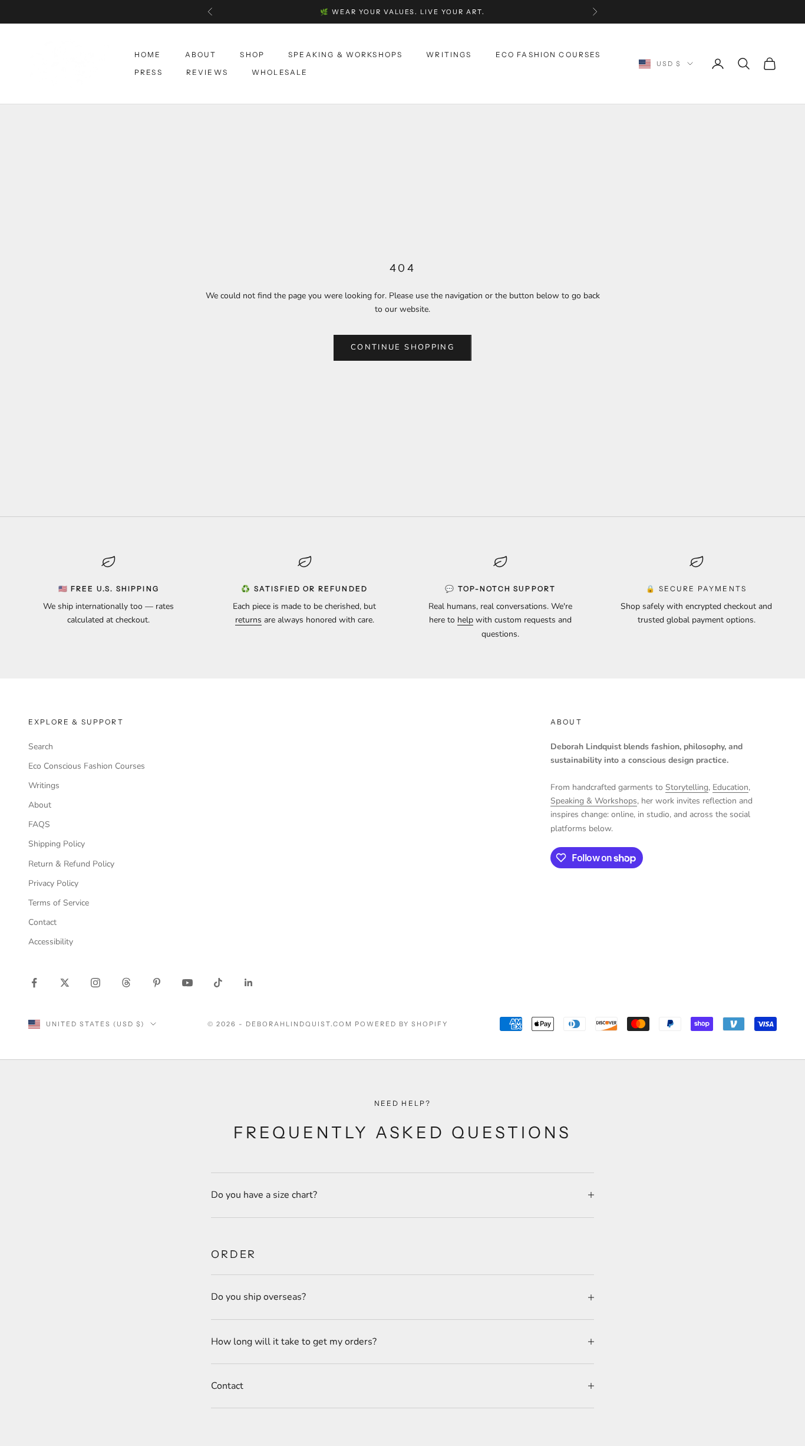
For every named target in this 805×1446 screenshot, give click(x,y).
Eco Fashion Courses (548, 54)
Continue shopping (402, 347)
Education (730, 787)
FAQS (39, 824)
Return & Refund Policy (71, 863)
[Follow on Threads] (126, 983)
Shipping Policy (56, 843)
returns (248, 619)
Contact (42, 922)
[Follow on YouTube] (187, 983)
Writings (448, 54)
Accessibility (50, 941)
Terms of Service (58, 902)
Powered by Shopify (401, 1024)
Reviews (207, 72)
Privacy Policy (53, 883)
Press (148, 72)
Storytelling (686, 787)
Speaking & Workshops (345, 54)
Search (40, 746)
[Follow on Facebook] (34, 983)
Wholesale (280, 72)
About (201, 54)
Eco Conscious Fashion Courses (86, 766)
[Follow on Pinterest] (157, 983)
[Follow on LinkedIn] (249, 983)
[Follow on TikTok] (218, 983)
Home (147, 54)
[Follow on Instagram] (95, 983)
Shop (252, 54)
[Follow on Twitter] (65, 983)
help (465, 619)
